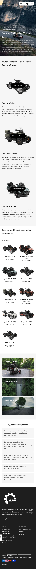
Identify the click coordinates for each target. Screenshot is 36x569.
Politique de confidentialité (6, 532)
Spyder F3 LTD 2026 (10, 322)
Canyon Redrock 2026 (9, 299)
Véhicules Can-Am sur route (16, 27)
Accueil (4, 27)
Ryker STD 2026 (9, 343)
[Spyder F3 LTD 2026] (9, 314)
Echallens (21, 534)
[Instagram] (6, 519)
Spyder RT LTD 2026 (10, 279)
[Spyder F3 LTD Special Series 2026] (26, 292)
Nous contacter (6, 529)
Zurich (20, 537)
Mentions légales (7, 540)
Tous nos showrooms (25, 529)
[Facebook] (3, 519)
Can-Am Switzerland (12, 554)
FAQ (3, 545)
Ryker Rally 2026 (10, 256)
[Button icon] (15, 245)
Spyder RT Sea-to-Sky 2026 (26, 257)
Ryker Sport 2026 (26, 279)
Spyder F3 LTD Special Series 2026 (26, 300)
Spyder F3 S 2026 (26, 322)
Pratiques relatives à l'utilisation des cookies (9, 537)
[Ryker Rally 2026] (9, 249)
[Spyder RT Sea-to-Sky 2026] (26, 249)
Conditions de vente (8, 543)
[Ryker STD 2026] (9, 335)
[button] (6, 241)
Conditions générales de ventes (10, 557)
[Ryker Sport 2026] (26, 271)
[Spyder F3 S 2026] (26, 314)
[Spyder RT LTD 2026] (9, 271)
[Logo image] (5, 3)
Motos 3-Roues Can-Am (9, 29)
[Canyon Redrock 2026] (9, 292)
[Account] (24, 3)
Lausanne (21, 531)
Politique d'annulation (25, 557)
